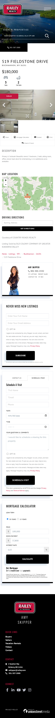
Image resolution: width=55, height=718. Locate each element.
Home (4, 254)
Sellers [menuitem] (8, 640)
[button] (46, 36)
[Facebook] (7, 690)
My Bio (40, 277)
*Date (8, 411)
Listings (12, 254)
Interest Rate (11, 545)
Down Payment (12, 536)
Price (8, 527)
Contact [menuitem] (9, 650)
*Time (8, 422)
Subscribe (20, 355)
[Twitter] (24, 690)
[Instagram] (30, 690)
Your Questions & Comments (17, 432)
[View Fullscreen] (6, 190)
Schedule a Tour (38, 378)
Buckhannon (29, 254)
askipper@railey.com (17, 670)
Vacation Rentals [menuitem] (13, 643)
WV (18, 254)
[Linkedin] (13, 690)
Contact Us (16, 378)
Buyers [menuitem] (8, 636)
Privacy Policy (35, 346)
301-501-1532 (37, 271)
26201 (38, 254)
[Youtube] (18, 690)
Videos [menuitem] (8, 646)
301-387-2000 (14, 47)
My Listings (32, 274)
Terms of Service (19, 491)
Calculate (27, 559)
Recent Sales (43, 274)
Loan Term (10, 513)
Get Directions (27, 228)
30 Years (12, 519)
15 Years (22, 519)
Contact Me (32, 277)
